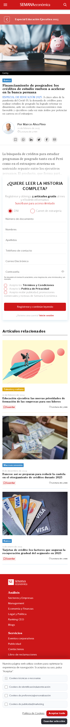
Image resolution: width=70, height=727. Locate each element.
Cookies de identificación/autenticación (29, 687)
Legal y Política (17, 614)
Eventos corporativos (21, 638)
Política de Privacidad (35, 288)
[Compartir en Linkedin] (31, 139)
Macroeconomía (13, 465)
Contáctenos (16, 649)
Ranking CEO (16, 619)
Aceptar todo (57, 713)
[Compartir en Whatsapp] (23, 139)
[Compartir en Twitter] (39, 139)
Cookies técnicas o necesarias (25, 678)
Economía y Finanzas (20, 608)
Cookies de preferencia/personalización (30, 695)
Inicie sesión (46, 315)
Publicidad (14, 644)
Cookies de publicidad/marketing (26, 704)
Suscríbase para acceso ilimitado (35, 203)
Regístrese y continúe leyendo (35, 307)
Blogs (11, 625)
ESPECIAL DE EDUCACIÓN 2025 (22, 97)
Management (16, 603)
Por (31, 124)
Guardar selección (54, 721)
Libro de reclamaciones (22, 654)
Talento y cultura (13, 389)
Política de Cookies (33, 713)
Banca (7, 80)
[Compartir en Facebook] (46, 139)
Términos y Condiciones (38, 285)
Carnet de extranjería (48, 211)
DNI (15, 211)
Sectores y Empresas (20, 598)
